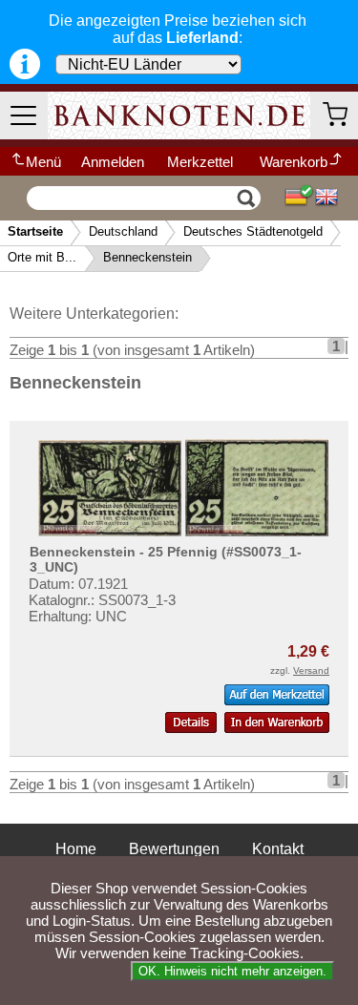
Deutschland (123, 231)
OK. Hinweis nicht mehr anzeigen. (232, 971)
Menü (43, 162)
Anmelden (112, 162)
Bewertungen (174, 849)
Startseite (35, 231)
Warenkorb (293, 162)
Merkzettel (200, 162)
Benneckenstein (147, 257)
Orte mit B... (42, 257)
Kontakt (278, 849)
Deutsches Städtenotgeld (253, 231)
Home (75, 849)
